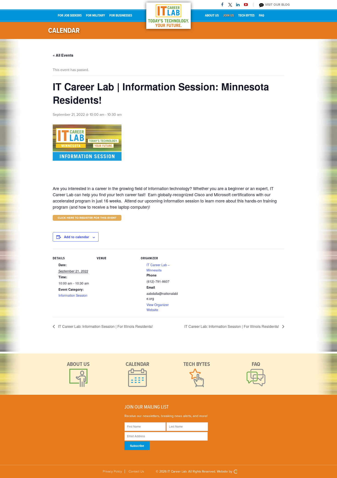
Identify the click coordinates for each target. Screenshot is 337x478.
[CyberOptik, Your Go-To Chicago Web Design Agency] (235, 471)
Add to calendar (76, 237)
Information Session (72, 295)
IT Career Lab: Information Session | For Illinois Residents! (105, 326)
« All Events (63, 55)
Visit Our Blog (277, 5)
